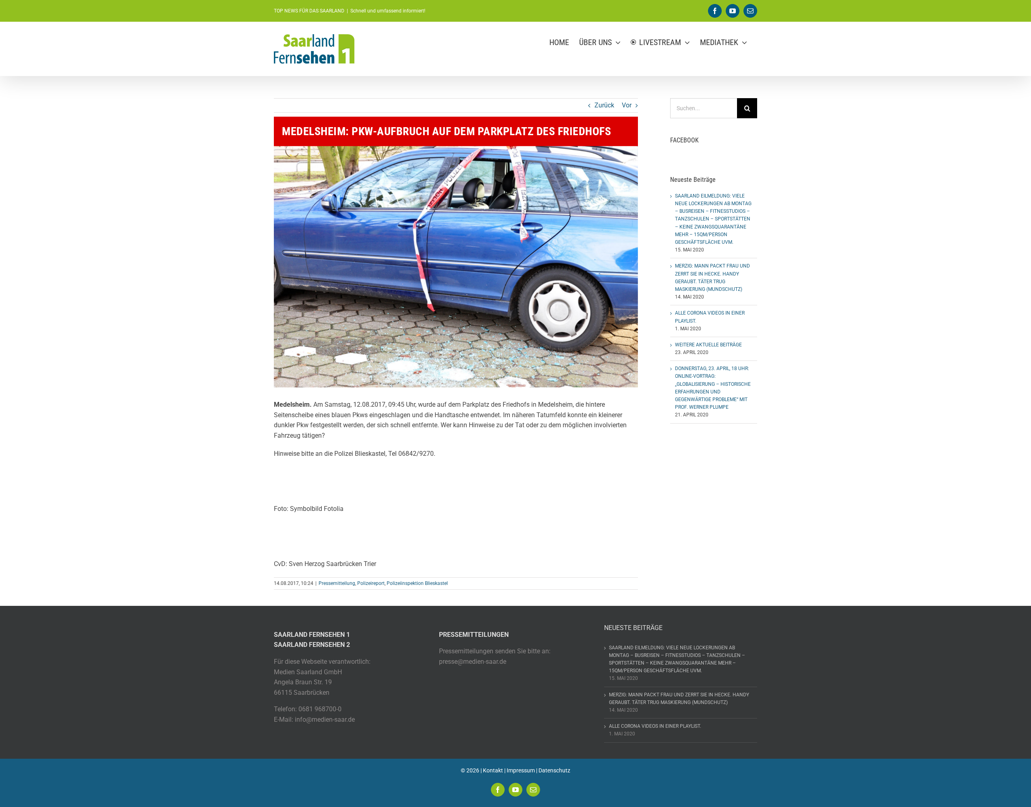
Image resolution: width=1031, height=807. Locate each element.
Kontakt (493, 770)
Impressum (521, 770)
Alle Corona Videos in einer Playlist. (655, 726)
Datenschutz (554, 770)
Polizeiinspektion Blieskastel (417, 583)
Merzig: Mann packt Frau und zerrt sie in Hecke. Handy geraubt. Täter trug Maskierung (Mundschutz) (679, 698)
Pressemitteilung (337, 583)
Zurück (604, 105)
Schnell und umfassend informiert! (387, 11)
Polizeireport (371, 583)
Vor (626, 105)
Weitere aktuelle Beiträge (708, 345)
